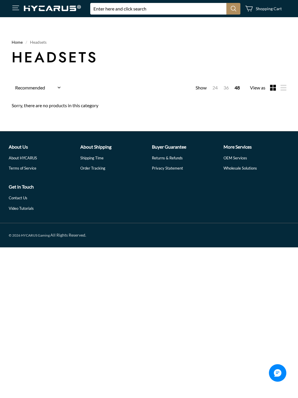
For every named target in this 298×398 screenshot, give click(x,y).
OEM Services (235, 158)
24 (215, 87)
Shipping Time (92, 158)
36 (226, 87)
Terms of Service (22, 168)
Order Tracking (92, 168)
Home (17, 42)
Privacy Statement (167, 168)
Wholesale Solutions (240, 168)
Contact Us (18, 198)
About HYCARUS (23, 158)
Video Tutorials (21, 208)
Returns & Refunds (167, 158)
